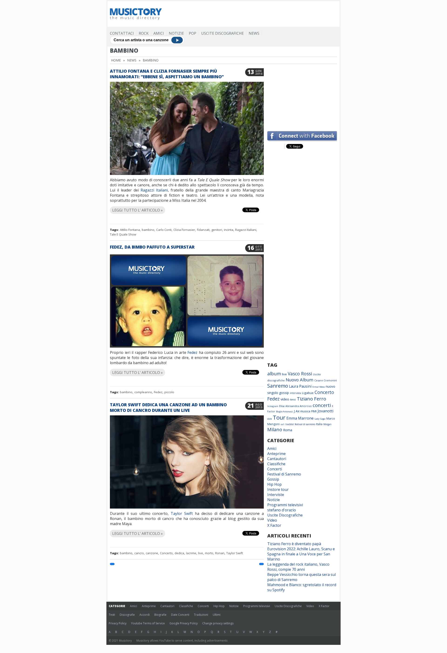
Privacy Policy (117, 623)
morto (209, 553)
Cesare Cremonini (325, 380)
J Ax (296, 411)
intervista (295, 393)
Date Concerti (180, 615)
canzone (152, 553)
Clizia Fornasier (184, 230)
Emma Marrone (300, 418)
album (274, 373)
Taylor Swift (182, 513)
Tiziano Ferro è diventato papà (294, 543)
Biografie (160, 615)
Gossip (273, 479)
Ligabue (308, 393)
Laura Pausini (300, 386)
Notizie (176, 33)
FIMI (314, 411)
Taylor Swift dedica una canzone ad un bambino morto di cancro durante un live (168, 407)
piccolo (169, 392)
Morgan (327, 424)
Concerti (274, 469)
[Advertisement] (252, 13)
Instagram (272, 406)
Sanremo (277, 386)
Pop (192, 33)
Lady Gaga (320, 418)
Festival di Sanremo (284, 474)
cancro (139, 553)
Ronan (219, 553)
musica (305, 411)
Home (116, 60)
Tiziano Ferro (311, 398)
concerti (322, 405)
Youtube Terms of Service (148, 623)
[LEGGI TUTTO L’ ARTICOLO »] (187, 204)
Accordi (144, 615)
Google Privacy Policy (183, 623)
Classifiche (276, 463)
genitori (216, 230)
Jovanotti (325, 411)
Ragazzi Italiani (154, 190)
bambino (148, 230)
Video (272, 520)
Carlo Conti (164, 230)
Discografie (127, 615)
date (269, 418)
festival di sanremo (305, 424)
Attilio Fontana (130, 230)
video (285, 399)
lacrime (191, 553)
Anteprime (276, 453)
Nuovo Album (299, 380)
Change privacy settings (218, 623)
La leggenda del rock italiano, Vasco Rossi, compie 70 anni (298, 567)
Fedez (192, 352)
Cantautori (276, 458)
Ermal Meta (318, 386)
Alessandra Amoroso (298, 406)
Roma (287, 429)
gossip (284, 392)
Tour (279, 417)
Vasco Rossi (300, 374)
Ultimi (216, 615)
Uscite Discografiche (222, 33)
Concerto (166, 553)
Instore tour (278, 489)
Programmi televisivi (285, 504)
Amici (158, 33)
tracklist (289, 424)
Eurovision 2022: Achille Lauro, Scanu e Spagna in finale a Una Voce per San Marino (301, 554)
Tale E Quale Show (123, 234)
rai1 (282, 424)
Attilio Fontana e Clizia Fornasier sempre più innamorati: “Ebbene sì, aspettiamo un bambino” (167, 73)
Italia (319, 424)
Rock (144, 33)
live (200, 553)
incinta (228, 230)
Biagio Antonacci (284, 411)
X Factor (274, 525)
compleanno (143, 392)
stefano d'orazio (281, 510)
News (254, 33)
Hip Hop (274, 484)
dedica (179, 553)
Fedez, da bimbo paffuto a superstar (152, 247)
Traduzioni (201, 615)
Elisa (281, 406)
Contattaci (122, 33)
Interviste (275, 494)
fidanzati (203, 230)
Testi (112, 615)
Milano (274, 429)
